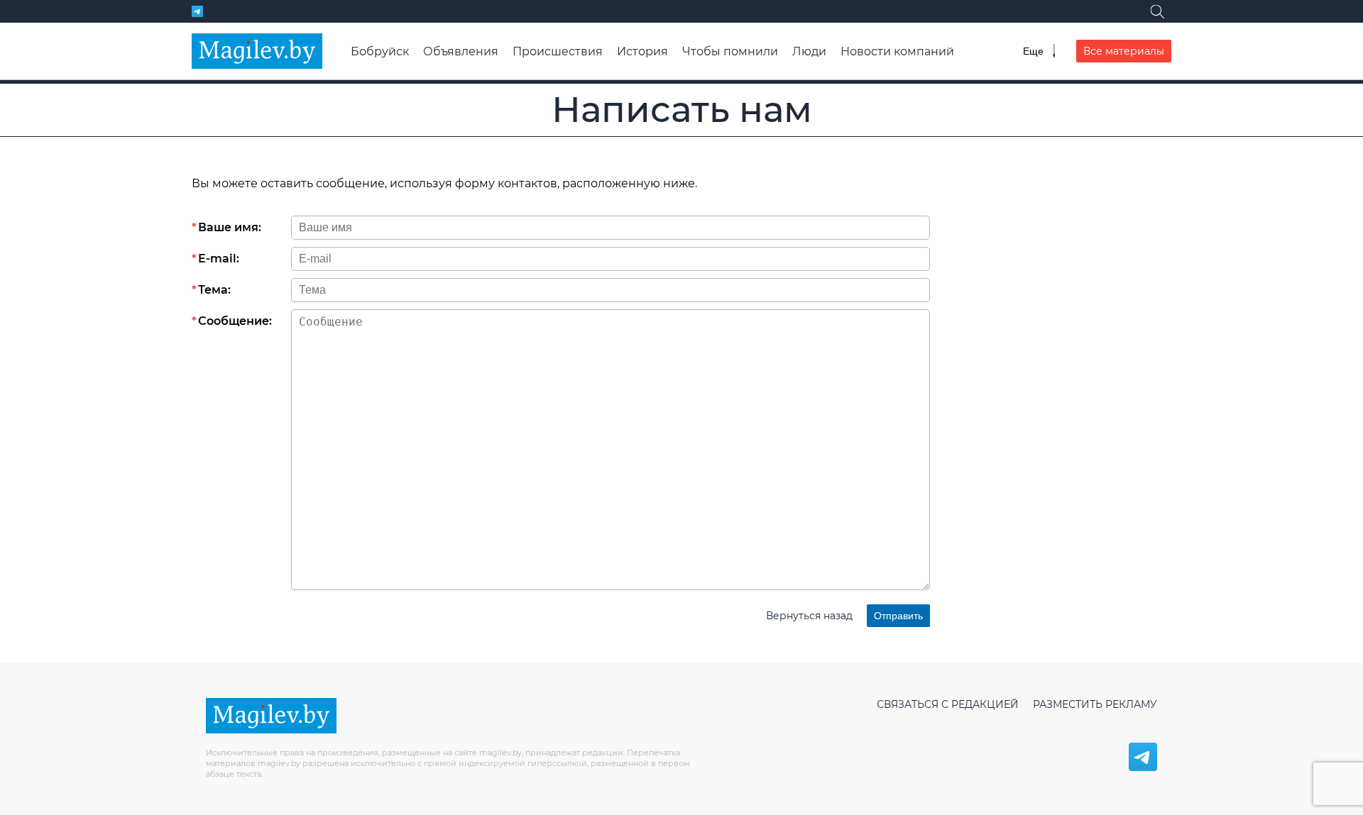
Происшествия (558, 51)
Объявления (460, 51)
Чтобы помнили (730, 51)
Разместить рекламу (1095, 704)
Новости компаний (897, 51)
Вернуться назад (809, 615)
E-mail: (218, 258)
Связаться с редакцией (948, 704)
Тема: (214, 289)
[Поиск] (1157, 11)
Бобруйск (380, 51)
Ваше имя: (229, 227)
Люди (809, 51)
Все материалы (1123, 51)
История (642, 51)
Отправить (898, 615)
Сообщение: (235, 321)
